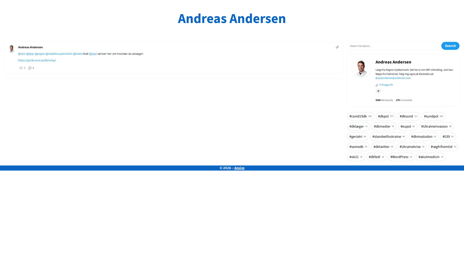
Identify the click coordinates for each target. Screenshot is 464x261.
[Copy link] (337, 47)
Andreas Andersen (232, 18)
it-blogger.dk (386, 85)
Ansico (239, 168)
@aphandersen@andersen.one (393, 78)
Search (450, 45)
